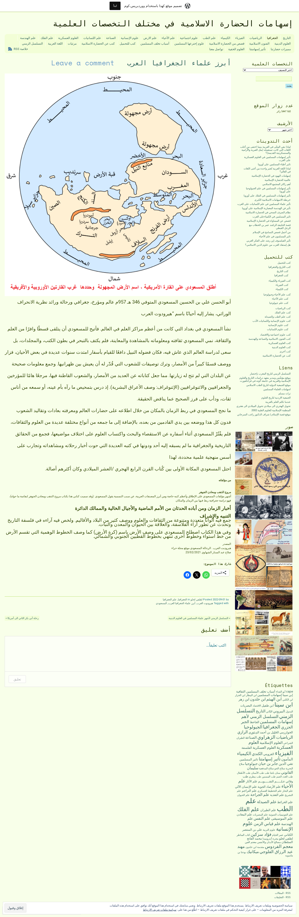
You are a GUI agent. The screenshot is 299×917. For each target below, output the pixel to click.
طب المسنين (269, 776)
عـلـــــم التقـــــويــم (271, 781)
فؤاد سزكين (261, 834)
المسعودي (161, 603)
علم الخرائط (285, 802)
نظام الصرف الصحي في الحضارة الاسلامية (268, 212)
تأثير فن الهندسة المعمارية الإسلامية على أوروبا (266, 208)
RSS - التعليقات (282, 897)
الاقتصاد (257, 705)
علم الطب (209, 38)
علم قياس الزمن (267, 823)
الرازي (242, 732)
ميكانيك (253, 851)
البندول (289, 711)
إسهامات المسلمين (269, 695)
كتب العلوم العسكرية (279, 343)
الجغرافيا (272, 38)
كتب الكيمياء (282, 289)
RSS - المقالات (283, 893)
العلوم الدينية (282, 43)
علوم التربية (269, 829)
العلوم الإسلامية (271, 743)
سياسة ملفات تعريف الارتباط (159, 909)
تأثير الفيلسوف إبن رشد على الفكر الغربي (268, 240)
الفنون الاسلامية (259, 43)
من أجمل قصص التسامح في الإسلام (272, 232)
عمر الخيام (277, 834)
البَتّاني (269, 711)
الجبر (245, 721)
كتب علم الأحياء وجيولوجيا (277, 294)
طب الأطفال (243, 772)
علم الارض (150, 38)
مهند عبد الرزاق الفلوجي (265, 849)
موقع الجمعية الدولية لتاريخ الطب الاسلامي (268, 385)
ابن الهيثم (274, 699)
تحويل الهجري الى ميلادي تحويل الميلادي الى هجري (263, 406)
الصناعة (111, 38)
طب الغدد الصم (284, 776)
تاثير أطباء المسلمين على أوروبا (274, 164)
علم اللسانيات (92, 38)
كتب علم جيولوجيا (278, 302)
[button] (283, 441)
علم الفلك (47, 38)
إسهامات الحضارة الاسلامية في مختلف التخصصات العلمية (173, 23)
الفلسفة (247, 747)
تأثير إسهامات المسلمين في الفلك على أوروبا (267, 195)
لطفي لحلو (196, 599)
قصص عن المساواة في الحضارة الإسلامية (269, 220)
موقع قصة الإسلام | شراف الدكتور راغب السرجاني (264, 414)
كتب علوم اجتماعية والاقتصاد (275, 334)
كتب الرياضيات (283, 308)
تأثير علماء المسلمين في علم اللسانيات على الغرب (264, 204)
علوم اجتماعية (189, 38)
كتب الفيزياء (282, 285)
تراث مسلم (284, 393)
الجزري (287, 727)
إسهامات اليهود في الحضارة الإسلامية (271, 175)
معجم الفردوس (279, 846)
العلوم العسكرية (68, 38)
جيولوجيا (251, 764)
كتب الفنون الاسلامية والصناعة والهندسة (270, 338)
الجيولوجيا (253, 727)
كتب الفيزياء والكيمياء (280, 280)
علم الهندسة (28, 38)
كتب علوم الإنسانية (278, 325)
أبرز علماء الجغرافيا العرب (181, 603)
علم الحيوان (243, 795)
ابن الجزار (240, 695)
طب (267, 772)
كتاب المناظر (243, 834)
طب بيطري (255, 776)
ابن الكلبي (287, 699)
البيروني (279, 711)
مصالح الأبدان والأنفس (269, 842)
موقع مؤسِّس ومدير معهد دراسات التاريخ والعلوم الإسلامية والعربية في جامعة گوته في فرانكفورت (265, 379)
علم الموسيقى (282, 818)
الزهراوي (266, 737)
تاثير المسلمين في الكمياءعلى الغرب (272, 216)
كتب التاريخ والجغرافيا (279, 267)
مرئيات (72, 43)
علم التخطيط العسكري (269, 790)
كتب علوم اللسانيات (277, 329)
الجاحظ (254, 722)
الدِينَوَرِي (254, 732)
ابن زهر (243, 699)
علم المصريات (260, 814)
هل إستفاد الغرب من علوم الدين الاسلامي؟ (268, 244)
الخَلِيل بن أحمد (269, 732)
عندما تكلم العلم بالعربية (278, 401)
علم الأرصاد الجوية (269, 786)
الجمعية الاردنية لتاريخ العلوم (276, 397)
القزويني (268, 754)
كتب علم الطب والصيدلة (278, 316)
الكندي (257, 753)
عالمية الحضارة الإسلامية (278, 180)
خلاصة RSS (21, 49)
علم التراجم (249, 790)
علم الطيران (268, 810)
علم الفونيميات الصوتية (281, 814)
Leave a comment (82, 63)
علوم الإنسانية (130, 38)
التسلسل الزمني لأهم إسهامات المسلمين (267, 719)
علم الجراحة (259, 794)
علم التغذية (277, 795)
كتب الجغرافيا (281, 275)
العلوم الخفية (236, 49)
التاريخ (287, 38)
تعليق (17, 679)
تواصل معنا (216, 49)
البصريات (246, 705)
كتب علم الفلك (283, 312)
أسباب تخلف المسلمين (154, 43)
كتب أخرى (285, 351)
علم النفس (262, 818)
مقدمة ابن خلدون (255, 847)
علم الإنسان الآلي (246, 786)
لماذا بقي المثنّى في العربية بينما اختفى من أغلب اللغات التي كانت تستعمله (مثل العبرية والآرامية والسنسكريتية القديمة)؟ (265, 149)
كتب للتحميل (127, 43)
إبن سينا (288, 695)
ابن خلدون (258, 699)
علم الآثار (251, 781)
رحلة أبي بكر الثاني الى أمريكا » (22, 618)
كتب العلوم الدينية (281, 347)
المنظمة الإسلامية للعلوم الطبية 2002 (271, 410)
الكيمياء (225, 38)
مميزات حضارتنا (281, 49)
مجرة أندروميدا (270, 838)
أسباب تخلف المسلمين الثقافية (255, 691)
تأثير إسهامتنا (257, 49)
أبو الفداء (280, 691)
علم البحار (287, 790)
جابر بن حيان (268, 763)
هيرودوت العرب (205, 603)
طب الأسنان (257, 772)
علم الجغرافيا (170, 599)
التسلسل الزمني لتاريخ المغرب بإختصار (270, 373)
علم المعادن (244, 814)
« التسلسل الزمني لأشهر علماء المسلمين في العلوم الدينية (199, 618)
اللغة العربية (55, 43)
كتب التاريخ (282, 271)
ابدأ (115, 5)
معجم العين (250, 842)
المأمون (287, 759)
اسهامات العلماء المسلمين (277, 389)
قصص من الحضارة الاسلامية (226, 43)
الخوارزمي (286, 732)
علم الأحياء (168, 38)
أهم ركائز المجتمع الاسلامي (276, 184)
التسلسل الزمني (32, 43)
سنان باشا (275, 772)
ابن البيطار (251, 695)
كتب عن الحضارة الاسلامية (98, 43)
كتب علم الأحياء (280, 298)
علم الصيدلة (267, 801)
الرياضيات (255, 38)
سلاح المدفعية (266, 768)
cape (289, 691)
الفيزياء (240, 38)
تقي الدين (286, 764)
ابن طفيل (268, 705)
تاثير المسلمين (248, 759)
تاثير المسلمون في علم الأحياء (275, 236)
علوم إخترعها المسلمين (189, 43)
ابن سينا (283, 704)
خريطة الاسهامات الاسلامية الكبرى (272, 199)
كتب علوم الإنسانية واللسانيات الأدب (272, 320)
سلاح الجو (279, 768)
